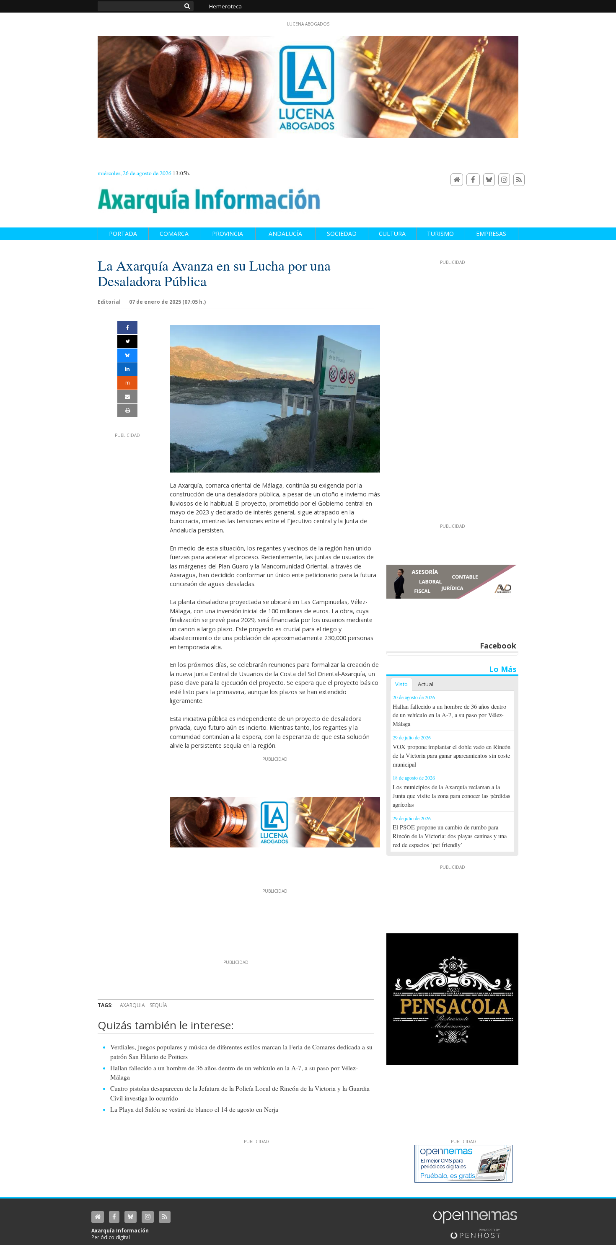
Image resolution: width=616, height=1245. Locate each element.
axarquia (132, 1005)
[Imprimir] (127, 410)
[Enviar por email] (127, 396)
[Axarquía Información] (209, 196)
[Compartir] (127, 327)
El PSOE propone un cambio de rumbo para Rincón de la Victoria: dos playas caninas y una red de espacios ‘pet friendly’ (450, 836)
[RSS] (519, 179)
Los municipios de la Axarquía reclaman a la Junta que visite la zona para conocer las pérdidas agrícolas (451, 795)
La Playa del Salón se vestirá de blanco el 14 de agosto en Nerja (194, 1109)
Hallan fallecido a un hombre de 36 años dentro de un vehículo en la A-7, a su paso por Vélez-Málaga (449, 715)
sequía (158, 1005)
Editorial (109, 301)
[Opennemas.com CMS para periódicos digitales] (475, 1224)
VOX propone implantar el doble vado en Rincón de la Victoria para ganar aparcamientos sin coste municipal (451, 755)
